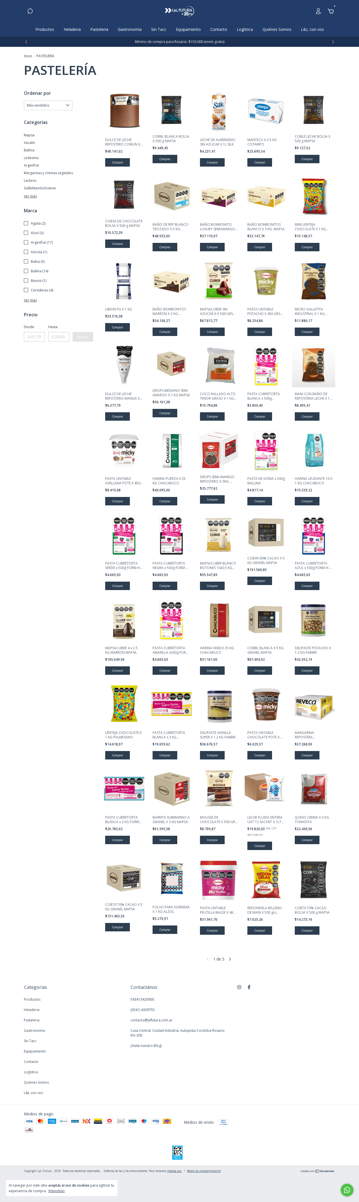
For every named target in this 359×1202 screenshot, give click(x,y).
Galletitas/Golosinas (40, 188)
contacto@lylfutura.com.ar (151, 1020)
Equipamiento (188, 29)
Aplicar (83, 337)
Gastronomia (130, 29)
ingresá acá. (174, 1171)
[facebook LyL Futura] (249, 987)
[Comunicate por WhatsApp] (347, 1190)
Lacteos (30, 180)
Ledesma (31, 157)
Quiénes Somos (277, 29)
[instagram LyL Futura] (239, 987)
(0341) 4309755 (142, 1009)
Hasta (52, 326)
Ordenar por (37, 93)
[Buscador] (30, 11)
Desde (29, 326)
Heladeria (72, 29)
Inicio (28, 56)
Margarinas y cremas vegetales (48, 173)
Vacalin (29, 142)
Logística (245, 29)
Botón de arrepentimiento (204, 1171)
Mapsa (29, 135)
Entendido (57, 1191)
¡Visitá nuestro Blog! (146, 1045)
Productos (44, 29)
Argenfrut (31, 165)
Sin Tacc (158, 29)
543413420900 (142, 999)
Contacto (218, 29)
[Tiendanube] (317, 1171)
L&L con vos (312, 29)
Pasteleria (99, 29)
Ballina (29, 150)
